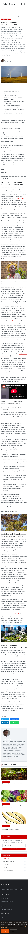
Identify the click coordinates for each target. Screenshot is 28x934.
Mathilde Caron (8, 739)
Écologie (3, 906)
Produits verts (4, 904)
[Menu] (2, 9)
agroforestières (19, 198)
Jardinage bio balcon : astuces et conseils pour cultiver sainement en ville (13, 806)
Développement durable (7, 901)
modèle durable (14, 321)
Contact (3, 917)
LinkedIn (6, 722)
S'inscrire (14, 848)
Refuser (14, 931)
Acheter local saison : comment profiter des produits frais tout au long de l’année (12, 828)
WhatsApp (15, 722)
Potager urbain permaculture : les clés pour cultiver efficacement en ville (12, 784)
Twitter (6, 719)
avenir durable (15, 614)
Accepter (5, 931)
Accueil (3, 14)
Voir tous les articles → (8, 758)
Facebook (15, 719)
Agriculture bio (9, 14)
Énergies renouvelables (6, 909)
